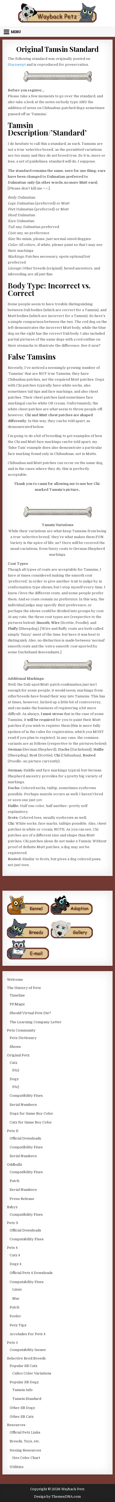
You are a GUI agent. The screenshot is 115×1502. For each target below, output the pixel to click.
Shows (15, 1047)
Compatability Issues (28, 1350)
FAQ (15, 1070)
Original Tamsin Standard (57, 49)
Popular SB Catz (23, 1366)
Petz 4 (12, 1248)
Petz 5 (12, 1343)
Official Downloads (25, 1138)
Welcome (15, 980)
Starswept (17, 65)
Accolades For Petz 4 (27, 1334)
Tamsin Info (22, 1390)
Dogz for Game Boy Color (31, 1113)
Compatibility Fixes (26, 1096)
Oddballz (14, 1165)
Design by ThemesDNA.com (57, 1497)
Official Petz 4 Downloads (31, 1273)
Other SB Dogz (22, 1408)
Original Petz (18, 1055)
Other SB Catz (22, 1417)
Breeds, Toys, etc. (25, 1441)
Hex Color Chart (26, 1458)
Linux (17, 1289)
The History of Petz (24, 988)
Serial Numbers (23, 1105)
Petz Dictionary (23, 1038)
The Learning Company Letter (36, 1022)
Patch (14, 1181)
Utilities (17, 1467)
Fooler (15, 1316)
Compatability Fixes (27, 1239)
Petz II (12, 1131)
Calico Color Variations (31, 1373)
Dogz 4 (15, 1264)
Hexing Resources (25, 1450)
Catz (13, 1063)
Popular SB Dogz (24, 1382)
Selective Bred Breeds (26, 1358)
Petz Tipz (18, 1325)
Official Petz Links (25, 1432)
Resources (16, 1425)
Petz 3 (12, 1223)
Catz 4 (15, 1255)
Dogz (14, 1079)
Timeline (17, 995)
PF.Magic (17, 1004)
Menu (16, 32)
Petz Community (21, 1030)
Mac (16, 1298)
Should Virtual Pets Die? (30, 1013)
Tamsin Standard (26, 1399)
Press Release (22, 1199)
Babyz (12, 1207)
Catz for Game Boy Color (31, 1122)
